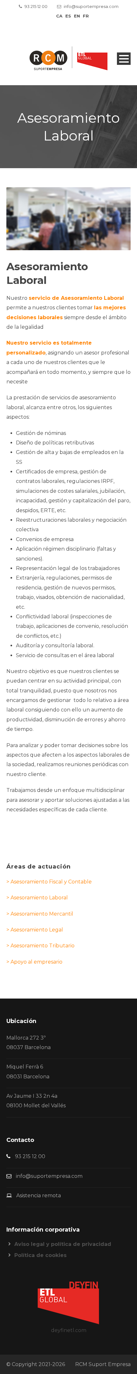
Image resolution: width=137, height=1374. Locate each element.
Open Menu (124, 58)
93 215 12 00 (36, 6)
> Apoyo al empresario (34, 962)
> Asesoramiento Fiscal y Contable (49, 882)
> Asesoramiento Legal (34, 930)
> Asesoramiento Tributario (40, 946)
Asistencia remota (38, 1195)
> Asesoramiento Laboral (37, 898)
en (77, 15)
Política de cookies (40, 1255)
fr (86, 15)
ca (59, 15)
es (68, 15)
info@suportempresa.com (91, 6)
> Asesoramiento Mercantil (39, 914)
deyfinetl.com (68, 1330)
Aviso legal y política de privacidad (62, 1244)
